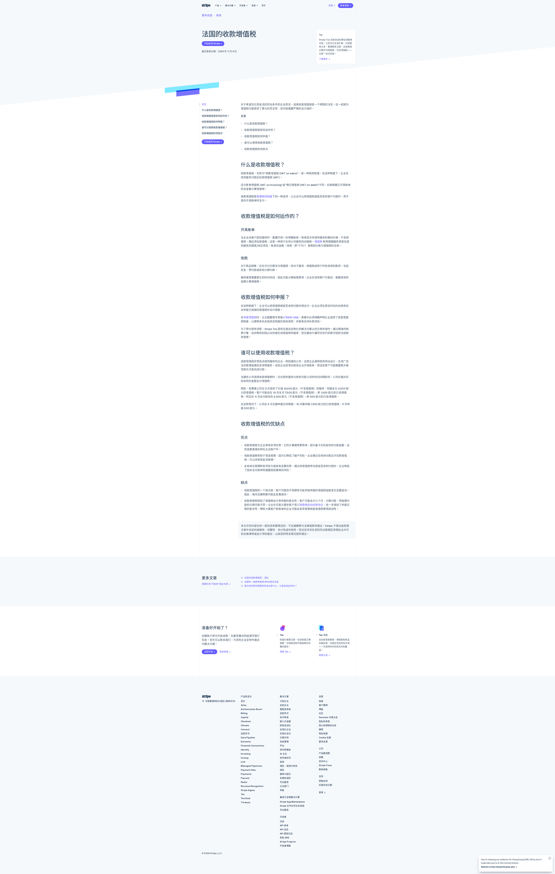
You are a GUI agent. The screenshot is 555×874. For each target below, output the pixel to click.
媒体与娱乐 (285, 773)
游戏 (282, 761)
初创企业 (284, 705)
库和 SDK (284, 837)
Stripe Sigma (248, 790)
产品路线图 (324, 753)
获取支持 (323, 780)
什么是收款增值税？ (212, 110)
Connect (245, 729)
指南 (321, 701)
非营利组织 (285, 778)
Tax (243, 794)
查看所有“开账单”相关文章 (215, 583)
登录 (331, 5)
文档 (282, 821)
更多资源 (207, 15)
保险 (282, 769)
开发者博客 (285, 845)
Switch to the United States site (498, 866)
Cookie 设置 (325, 737)
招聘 (321, 757)
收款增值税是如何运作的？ (216, 115)
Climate (245, 725)
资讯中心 (323, 761)
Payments (246, 773)
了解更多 (323, 58)
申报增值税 (250, 317)
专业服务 (284, 782)
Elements (246, 741)
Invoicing (245, 753)
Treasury (245, 802)
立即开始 (208, 651)
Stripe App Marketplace (292, 801)
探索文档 (323, 655)
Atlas (243, 705)
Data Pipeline (248, 737)
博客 (321, 709)
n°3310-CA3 (290, 317)
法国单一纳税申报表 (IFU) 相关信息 (261, 581)
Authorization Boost (251, 709)
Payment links (248, 769)
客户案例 (323, 705)
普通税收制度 (264, 196)
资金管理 (284, 741)
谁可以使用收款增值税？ (214, 127)
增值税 (318, 241)
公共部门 (284, 786)
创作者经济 (285, 757)
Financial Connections (252, 745)
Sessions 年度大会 (328, 717)
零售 (282, 790)
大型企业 (284, 701)
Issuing (244, 757)
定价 (264, 5)
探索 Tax (284, 651)
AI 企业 (283, 753)
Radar (244, 782)
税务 (218, 15)
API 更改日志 (286, 833)
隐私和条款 (324, 721)
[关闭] (549, 858)
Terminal (245, 798)
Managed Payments (251, 765)
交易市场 (284, 737)
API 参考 (284, 825)
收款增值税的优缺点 (212, 133)
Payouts (245, 778)
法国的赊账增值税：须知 (256, 577)
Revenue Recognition (252, 786)
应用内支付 (285, 733)
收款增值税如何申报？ (213, 121)
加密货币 (245, 733)
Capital (244, 717)
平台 (282, 745)
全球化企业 (285, 729)
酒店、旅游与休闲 (288, 765)
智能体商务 (285, 709)
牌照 (321, 729)
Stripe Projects (288, 841)
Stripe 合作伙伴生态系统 (292, 805)
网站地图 (323, 733)
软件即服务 (285, 749)
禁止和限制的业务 (327, 725)
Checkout (246, 721)
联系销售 (344, 5)
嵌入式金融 (285, 721)
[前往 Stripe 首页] (205, 696)
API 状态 (284, 829)
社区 (321, 713)
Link (243, 761)
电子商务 (284, 717)
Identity (245, 749)
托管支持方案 (325, 784)
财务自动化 (285, 725)
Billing (244, 713)
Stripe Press (325, 765)
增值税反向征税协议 (311, 504)
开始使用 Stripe (212, 43)
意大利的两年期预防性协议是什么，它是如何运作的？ (270, 585)
